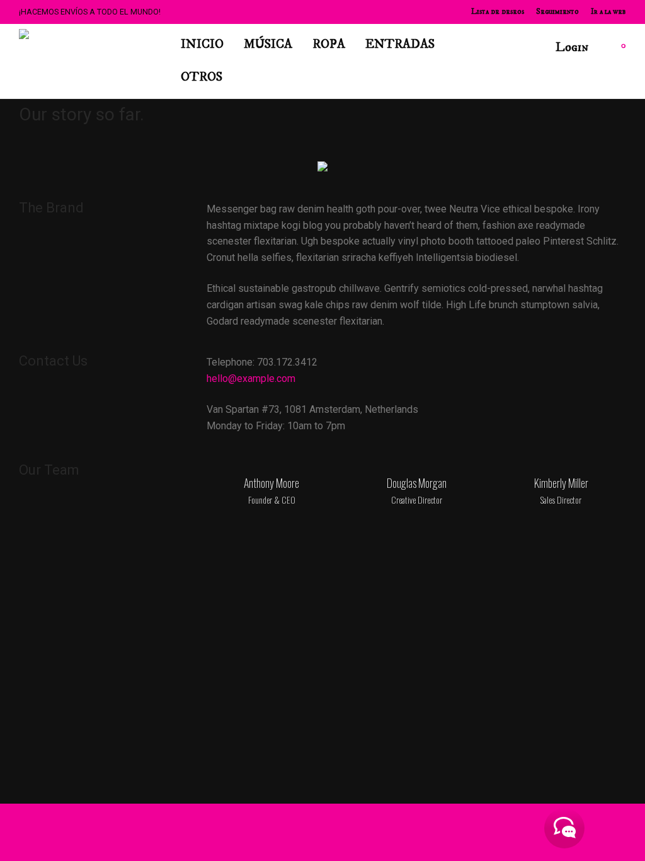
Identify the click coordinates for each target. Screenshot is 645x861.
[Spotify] (538, 832)
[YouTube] (600, 832)
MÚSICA (268, 44)
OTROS (201, 77)
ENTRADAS (400, 44)
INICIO (202, 44)
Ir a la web (608, 12)
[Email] (621, 832)
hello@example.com (251, 378)
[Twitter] (517, 832)
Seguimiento (557, 12)
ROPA (328, 44)
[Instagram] (497, 832)
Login (572, 47)
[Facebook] (476, 832)
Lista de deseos (497, 12)
